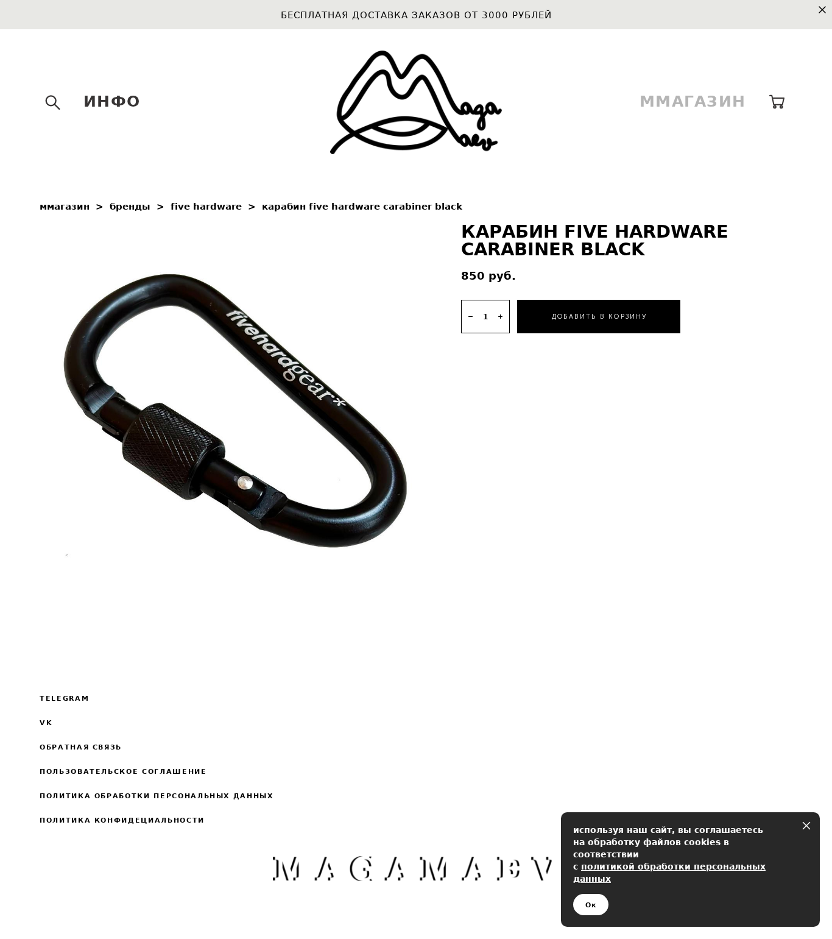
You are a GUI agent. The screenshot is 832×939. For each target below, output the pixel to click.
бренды (130, 206)
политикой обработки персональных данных (669, 872)
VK (46, 722)
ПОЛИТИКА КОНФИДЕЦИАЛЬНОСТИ (122, 820)
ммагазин (65, 206)
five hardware (206, 206)
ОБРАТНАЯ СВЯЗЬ (81, 747)
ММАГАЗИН (693, 101)
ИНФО (111, 101)
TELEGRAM (64, 698)
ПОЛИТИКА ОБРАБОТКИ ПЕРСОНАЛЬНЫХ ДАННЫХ (156, 795)
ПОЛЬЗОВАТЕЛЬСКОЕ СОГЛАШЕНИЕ (123, 771)
